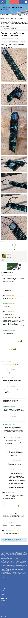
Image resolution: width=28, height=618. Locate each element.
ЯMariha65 (4, 377)
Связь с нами (3, 605)
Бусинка (2, 2)
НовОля (3, 530)
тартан (13, 495)
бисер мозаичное (8, 241)
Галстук (3, 241)
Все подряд (5, 28)
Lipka (3, 275)
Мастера (2, 593)
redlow (3, 397)
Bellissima (3, 311)
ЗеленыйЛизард (5, 416)
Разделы (2, 591)
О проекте (3, 600)
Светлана (3, 295)
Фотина (3, 522)
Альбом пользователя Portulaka (7, 38)
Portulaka (9, 254)
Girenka (3, 361)
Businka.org (3, 613)
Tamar (3, 345)
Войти (7, 2)
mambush (7, 448)
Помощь (2, 604)
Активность (3, 594)
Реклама (2, 603)
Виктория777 (4, 510)
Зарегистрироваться (14, 2)
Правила (2, 601)
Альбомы (13, 28)
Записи (2, 590)
